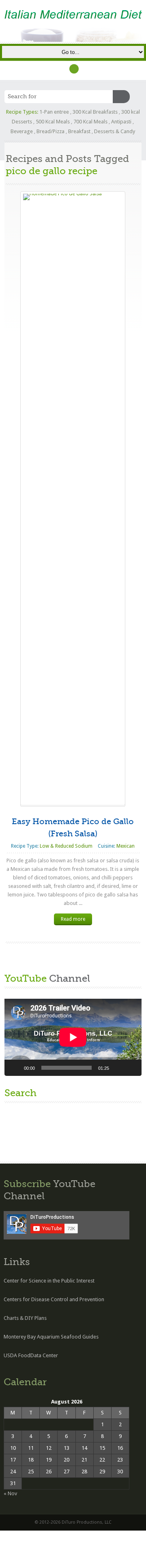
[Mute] (118, 1068)
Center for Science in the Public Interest (49, 1281)
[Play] (15, 1068)
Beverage (22, 131)
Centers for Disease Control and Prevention (54, 1299)
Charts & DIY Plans (25, 1318)
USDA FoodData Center (31, 1355)
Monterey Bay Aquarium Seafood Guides (51, 1337)
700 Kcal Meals (90, 122)
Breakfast (79, 131)
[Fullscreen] (131, 1068)
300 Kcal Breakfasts (95, 112)
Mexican (125, 846)
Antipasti (121, 122)
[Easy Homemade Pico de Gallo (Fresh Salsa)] (73, 498)
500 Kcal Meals (53, 122)
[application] (73, 1037)
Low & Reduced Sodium (66, 846)
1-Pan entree (54, 112)
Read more (73, 919)
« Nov (10, 1493)
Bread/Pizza (50, 131)
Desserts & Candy (114, 131)
